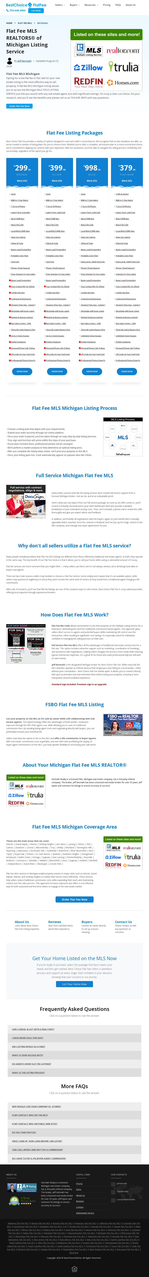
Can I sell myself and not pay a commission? (37, 1149)
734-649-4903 (17, 10)
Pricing (106, 5)
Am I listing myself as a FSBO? (28, 1046)
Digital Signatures (18, 342)
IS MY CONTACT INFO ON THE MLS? (30, 1115)
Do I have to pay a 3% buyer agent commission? (39, 1158)
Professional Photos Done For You (25, 360)
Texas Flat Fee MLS (120, 1246)
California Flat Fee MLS (110, 1223)
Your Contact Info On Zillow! (22, 286)
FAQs (118, 5)
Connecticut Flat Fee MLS (25, 1226)
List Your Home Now (74, 984)
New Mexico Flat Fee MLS (72, 1239)
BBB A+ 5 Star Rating (19, 200)
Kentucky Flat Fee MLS (118, 1229)
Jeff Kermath (24, 61)
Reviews (54, 922)
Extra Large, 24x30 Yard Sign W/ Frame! (97, 262)
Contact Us (123, 922)
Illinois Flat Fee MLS (31, 1229)
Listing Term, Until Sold (55, 212)
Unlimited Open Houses (91, 336)
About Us (130, 5)
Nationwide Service (85, 1213)
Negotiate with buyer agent (22, 311)
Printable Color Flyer (19, 255)
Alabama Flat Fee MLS (18, 1223)
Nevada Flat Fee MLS (122, 1236)
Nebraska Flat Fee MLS (99, 1236)
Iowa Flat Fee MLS (74, 1229)
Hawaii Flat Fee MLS (123, 1226)
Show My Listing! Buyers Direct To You (27, 330)
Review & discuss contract (22, 317)
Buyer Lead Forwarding (21, 249)
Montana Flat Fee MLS (74, 1236)
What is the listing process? (28, 1072)
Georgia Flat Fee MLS (101, 1226)
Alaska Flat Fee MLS (40, 1223)
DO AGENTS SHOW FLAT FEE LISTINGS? (31, 1063)
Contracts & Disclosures (21, 299)
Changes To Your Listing (126, 274)
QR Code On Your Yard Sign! (23, 354)
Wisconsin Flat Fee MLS (128, 1249)
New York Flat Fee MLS (98, 1239)
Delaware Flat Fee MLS (51, 1226)
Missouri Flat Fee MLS (51, 1236)
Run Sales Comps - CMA (21, 323)
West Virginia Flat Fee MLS (101, 1249)
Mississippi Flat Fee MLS (26, 1236)
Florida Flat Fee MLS (79, 1226)
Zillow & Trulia (17, 243)
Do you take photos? (24, 1132)
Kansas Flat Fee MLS (95, 1229)
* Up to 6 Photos (18, 206)
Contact (80, 1207)
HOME (9, 23)
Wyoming (73, 1252)
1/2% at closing (122, 194)
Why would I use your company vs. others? (36, 1106)
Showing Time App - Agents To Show (26, 305)
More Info (22, 180)
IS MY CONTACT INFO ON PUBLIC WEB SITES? (34, 1123)
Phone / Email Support (20, 268)
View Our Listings (18, 237)
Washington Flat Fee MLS (75, 1249)
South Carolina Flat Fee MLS (41, 1246)
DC (65, 1226)
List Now (36, 10)
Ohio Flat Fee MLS (46, 1242)
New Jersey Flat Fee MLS (45, 1239)
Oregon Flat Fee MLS (92, 1242)
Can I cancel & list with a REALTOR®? (33, 1029)
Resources (90, 5)
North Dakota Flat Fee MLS (22, 1242)
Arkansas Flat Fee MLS (86, 1223)
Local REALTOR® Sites (20, 231)
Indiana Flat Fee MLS (53, 1229)
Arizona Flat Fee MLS (63, 1223)
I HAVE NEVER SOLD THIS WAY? (27, 1037)
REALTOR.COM (17, 225)
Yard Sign (15, 262)
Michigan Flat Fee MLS (108, 1233)
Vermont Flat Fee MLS (28, 1249)
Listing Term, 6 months (20, 212)
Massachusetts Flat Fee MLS (81, 1233)
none (13, 194)
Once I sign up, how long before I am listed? (37, 1141)
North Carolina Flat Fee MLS (124, 1239)
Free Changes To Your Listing (23, 274)
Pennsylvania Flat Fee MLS (117, 1242)
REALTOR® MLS (17, 219)
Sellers (58, 5)
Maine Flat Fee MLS (32, 1233)
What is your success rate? (27, 1055)
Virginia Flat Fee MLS (51, 1249)
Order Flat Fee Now (19, 106)
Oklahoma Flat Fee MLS (68, 1242)
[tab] (74, 1029)
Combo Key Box (18, 292)
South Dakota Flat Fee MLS (70, 1246)
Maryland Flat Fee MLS (55, 1233)
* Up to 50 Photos (53, 206)
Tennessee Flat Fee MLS (97, 1246)
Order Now (22, 371)
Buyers (73, 5)
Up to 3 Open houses (20, 336)
